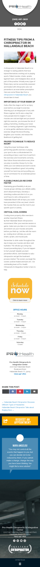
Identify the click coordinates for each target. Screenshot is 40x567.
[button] (20, 420)
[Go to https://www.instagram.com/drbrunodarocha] (24, 24)
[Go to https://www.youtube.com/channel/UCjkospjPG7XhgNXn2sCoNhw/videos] (21, 24)
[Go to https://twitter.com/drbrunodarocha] (18, 24)
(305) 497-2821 (20, 19)
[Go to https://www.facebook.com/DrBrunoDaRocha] (15, 24)
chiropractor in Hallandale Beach (16, 95)
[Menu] (20, 564)
